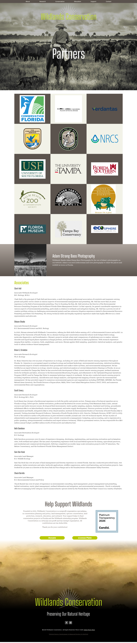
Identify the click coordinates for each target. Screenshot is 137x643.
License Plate (85, 537)
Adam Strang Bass (89, 630)
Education (77, 1)
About (28, 1)
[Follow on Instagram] (70, 622)
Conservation (59, 1)
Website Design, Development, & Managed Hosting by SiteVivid (68, 634)
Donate (52, 537)
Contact (108, 1)
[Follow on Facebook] (66, 622)
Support (93, 1)
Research (43, 1)
